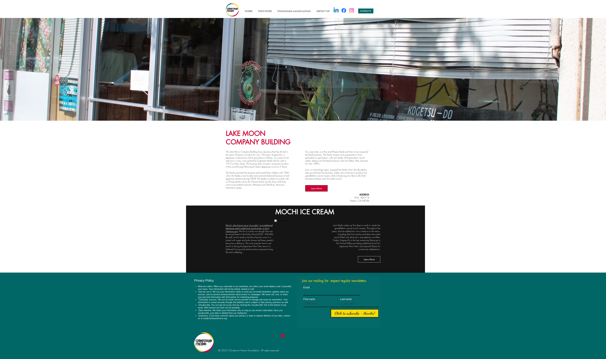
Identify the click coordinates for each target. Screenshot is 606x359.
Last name (346, 299)
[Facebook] (344, 10)
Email (306, 287)
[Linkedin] (336, 10)
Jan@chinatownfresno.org (215, 318)
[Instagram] (351, 10)
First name (309, 299)
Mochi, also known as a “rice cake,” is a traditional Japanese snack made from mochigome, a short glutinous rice (249, 228)
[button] (264, 10)
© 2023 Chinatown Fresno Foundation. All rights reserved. (249, 350)
